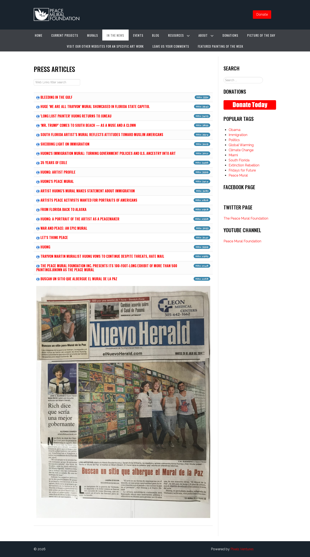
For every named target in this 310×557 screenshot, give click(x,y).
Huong (45, 247)
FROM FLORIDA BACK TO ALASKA (63, 209)
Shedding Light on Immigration (64, 144)
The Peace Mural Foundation (246, 218)
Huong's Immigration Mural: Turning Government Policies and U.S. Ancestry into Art (108, 153)
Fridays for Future (242, 170)
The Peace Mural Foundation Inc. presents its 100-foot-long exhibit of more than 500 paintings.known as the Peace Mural (106, 267)
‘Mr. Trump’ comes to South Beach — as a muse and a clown (88, 125)
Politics (234, 140)
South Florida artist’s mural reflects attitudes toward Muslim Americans (101, 134)
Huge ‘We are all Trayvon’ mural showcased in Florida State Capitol (95, 106)
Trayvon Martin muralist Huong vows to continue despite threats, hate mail (102, 256)
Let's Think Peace (54, 237)
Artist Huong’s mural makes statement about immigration (87, 190)
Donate (262, 14)
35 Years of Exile (53, 162)
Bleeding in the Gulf (56, 97)
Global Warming (241, 145)
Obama (234, 130)
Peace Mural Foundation (242, 241)
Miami (233, 155)
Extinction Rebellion (244, 165)
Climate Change (241, 150)
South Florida (239, 160)
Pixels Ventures (242, 549)
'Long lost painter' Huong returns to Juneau (75, 116)
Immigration (238, 135)
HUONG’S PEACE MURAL (57, 181)
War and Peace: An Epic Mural (63, 228)
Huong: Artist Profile (57, 172)
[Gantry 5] (57, 14)
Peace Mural (238, 175)
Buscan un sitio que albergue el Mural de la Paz (78, 278)
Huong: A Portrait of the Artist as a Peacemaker (79, 218)
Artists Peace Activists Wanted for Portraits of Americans (88, 200)
